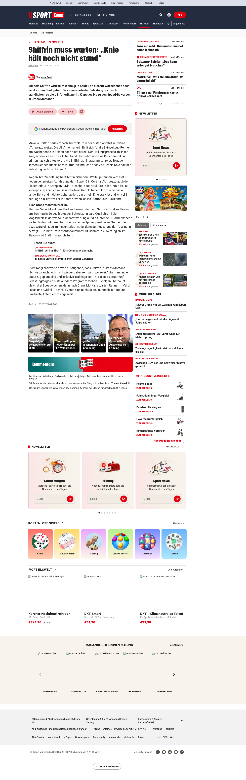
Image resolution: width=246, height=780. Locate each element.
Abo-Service (38, 737)
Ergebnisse (179, 23)
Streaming (47, 23)
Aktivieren (117, 128)
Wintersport (129, 23)
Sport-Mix (98, 23)
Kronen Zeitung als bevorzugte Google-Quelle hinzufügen (81, 128)
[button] (169, 23)
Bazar (161, 3)
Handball (158, 23)
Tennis (85, 23)
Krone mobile (117, 3)
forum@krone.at (109, 388)
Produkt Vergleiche (155, 376)
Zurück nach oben (107, 766)
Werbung (157, 729)
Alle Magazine (176, 645)
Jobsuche (149, 3)
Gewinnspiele (100, 3)
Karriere (170, 729)
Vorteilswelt (55, 3)
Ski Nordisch (47, 33)
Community (83, 3)
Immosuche (134, 3)
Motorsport (113, 23)
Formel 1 (73, 23)
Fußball (60, 23)
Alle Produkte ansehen (168, 440)
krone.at (33, 23)
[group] (40, 333)
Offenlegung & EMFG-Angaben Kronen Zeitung (106, 721)
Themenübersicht (120, 383)
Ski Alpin (144, 23)
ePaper (69, 3)
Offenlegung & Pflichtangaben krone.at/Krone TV (56, 721)
